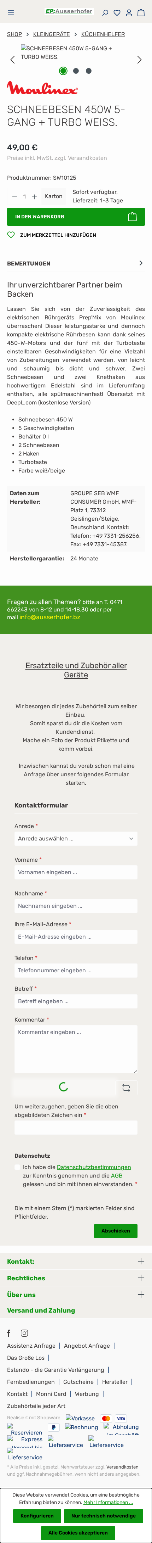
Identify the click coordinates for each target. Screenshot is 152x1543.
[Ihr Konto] (129, 13)
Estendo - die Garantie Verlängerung (55, 1369)
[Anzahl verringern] (14, 196)
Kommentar (31, 1019)
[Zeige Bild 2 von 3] (76, 71)
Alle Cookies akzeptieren (78, 1533)
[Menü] (14, 13)
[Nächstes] (139, 60)
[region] (76, 60)
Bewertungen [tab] (29, 263)
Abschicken (115, 1231)
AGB (117, 1175)
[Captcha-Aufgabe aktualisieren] (126, 1087)
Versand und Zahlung (41, 1310)
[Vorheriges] (12, 60)
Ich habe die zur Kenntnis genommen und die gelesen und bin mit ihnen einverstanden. (80, 1175)
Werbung (87, 1394)
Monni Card (51, 1394)
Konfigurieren (37, 1516)
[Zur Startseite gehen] (69, 11)
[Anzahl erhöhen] (34, 196)
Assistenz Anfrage (31, 1345)
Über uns (21, 1295)
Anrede (26, 826)
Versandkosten (122, 1467)
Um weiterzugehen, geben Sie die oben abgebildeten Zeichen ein (66, 1110)
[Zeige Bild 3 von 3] (89, 71)
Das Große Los (26, 1357)
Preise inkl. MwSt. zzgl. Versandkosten (57, 158)
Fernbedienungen (31, 1382)
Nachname (30, 893)
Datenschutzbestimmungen (94, 1167)
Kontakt (17, 1394)
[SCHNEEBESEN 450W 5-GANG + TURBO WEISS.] (76, 52)
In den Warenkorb (39, 217)
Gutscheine (78, 1382)
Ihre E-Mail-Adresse (42, 924)
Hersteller (115, 1382)
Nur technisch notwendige (103, 1516)
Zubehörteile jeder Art (36, 1406)
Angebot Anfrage (87, 1345)
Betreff (25, 988)
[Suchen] (105, 13)
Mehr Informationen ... (108, 1502)
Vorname (28, 859)
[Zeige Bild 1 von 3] (63, 71)
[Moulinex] (42, 87)
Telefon (25, 958)
